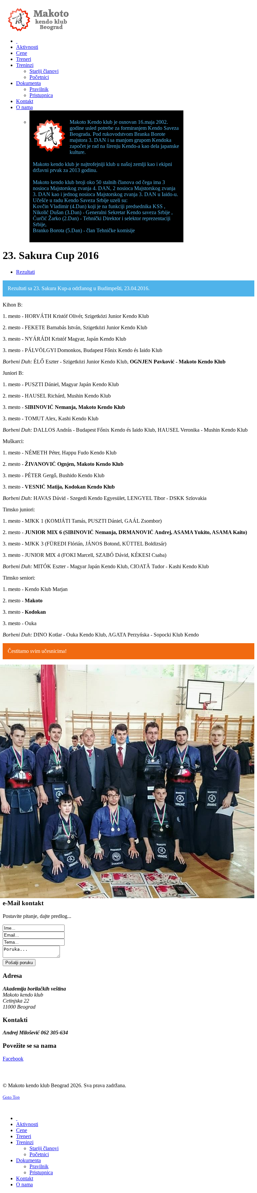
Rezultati (25, 272)
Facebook (13, 1058)
